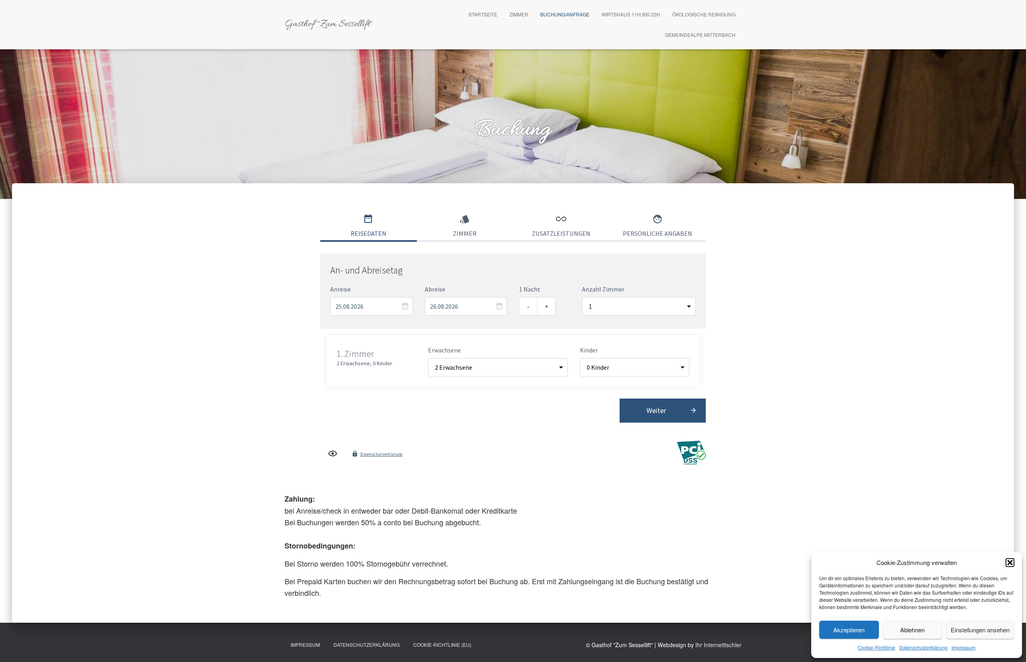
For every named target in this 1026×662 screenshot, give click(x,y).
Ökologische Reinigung (703, 14)
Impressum (963, 647)
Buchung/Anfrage (565, 14)
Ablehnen (912, 630)
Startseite (483, 14)
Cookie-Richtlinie (876, 647)
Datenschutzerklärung (923, 647)
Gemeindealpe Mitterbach (700, 34)
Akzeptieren (848, 630)
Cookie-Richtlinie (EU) (442, 644)
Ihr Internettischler (718, 645)
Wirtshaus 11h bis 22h (631, 14)
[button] (1010, 563)
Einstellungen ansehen (980, 630)
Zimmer (518, 14)
